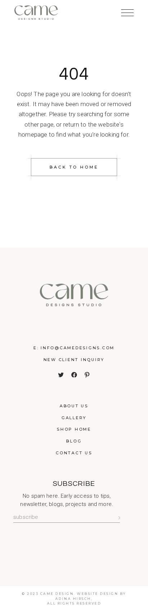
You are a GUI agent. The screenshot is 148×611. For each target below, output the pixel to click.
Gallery (74, 417)
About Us (74, 405)
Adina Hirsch (73, 599)
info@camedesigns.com (78, 347)
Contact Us (74, 452)
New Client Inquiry (74, 359)
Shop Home (74, 429)
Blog (74, 441)
